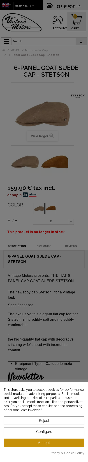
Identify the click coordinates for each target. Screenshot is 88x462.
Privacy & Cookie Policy (67, 453)
